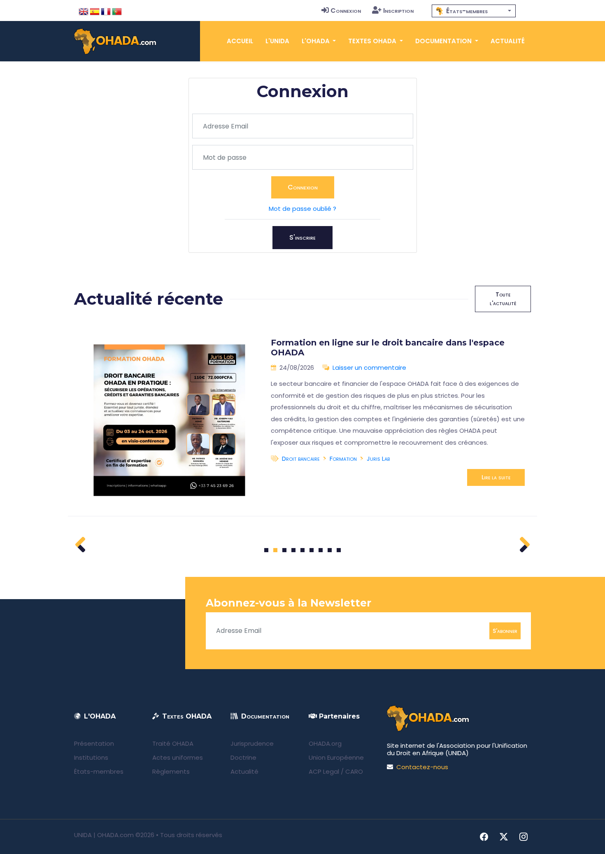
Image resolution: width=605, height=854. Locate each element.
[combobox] (474, 11)
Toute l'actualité (503, 298)
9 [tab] (339, 550)
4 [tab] (293, 550)
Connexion (345, 10)
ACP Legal (324, 771)
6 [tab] (312, 550)
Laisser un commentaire (369, 367)
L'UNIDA (277, 41)
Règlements (171, 771)
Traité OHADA (172, 743)
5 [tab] (302, 550)
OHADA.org (325, 743)
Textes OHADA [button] (373, 41)
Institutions (91, 757)
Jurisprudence (252, 743)
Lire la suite (496, 477)
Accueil (240, 41)
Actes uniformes (177, 757)
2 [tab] (275, 550)
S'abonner (505, 630)
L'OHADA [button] (316, 41)
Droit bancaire (301, 458)
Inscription (398, 10)
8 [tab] (330, 550)
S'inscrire (302, 237)
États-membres (98, 771)
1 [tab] (266, 550)
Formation (343, 458)
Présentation (94, 743)
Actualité (508, 41)
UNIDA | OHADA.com (104, 835)
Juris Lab (378, 458)
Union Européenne (336, 757)
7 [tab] (321, 550)
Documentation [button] (444, 41)
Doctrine (243, 757)
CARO (354, 771)
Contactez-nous (422, 767)
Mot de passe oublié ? (302, 208)
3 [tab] (284, 550)
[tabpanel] (302, 420)
